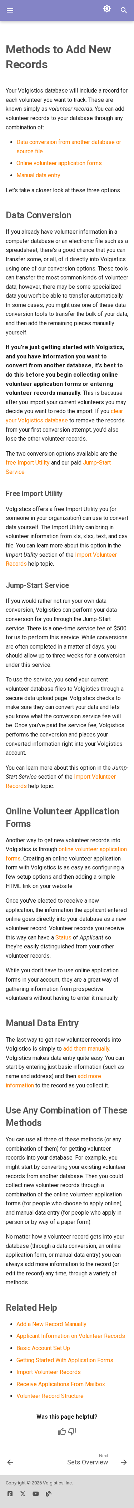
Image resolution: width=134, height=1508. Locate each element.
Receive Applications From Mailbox (60, 1384)
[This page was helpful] (62, 1431)
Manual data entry (38, 175)
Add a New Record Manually (51, 1324)
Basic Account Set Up (43, 1348)
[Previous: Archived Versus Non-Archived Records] (10, 1462)
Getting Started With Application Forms (64, 1360)
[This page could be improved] (72, 1431)
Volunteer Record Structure (50, 1396)
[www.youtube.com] (35, 1496)
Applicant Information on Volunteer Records (70, 1336)
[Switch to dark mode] (107, 8)
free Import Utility (28, 462)
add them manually (86, 1048)
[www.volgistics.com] (48, 1496)
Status (63, 937)
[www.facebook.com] (10, 1496)
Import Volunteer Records (48, 1372)
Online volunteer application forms (59, 163)
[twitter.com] (23, 1496)
